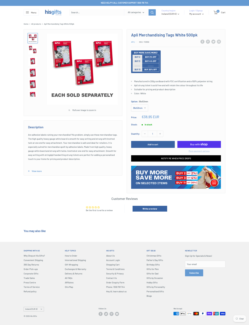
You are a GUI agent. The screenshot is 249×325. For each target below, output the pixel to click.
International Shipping (75, 260)
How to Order (71, 255)
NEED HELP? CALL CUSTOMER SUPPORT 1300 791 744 (124, 3)
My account (195, 13)
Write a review (150, 208)
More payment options (199, 151)
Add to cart (153, 144)
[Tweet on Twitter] (213, 41)
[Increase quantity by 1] (160, 134)
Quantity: (135, 133)
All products (36, 24)
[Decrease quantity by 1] (145, 134)
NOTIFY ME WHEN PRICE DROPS (176, 158)
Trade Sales (29, 278)
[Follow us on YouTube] (117, 314)
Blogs (149, 296)
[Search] (152, 12)
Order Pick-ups (31, 269)
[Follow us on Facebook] (101, 314)
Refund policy (30, 291)
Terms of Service (32, 287)
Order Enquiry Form (115, 282)
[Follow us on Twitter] (106, 314)
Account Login (113, 260)
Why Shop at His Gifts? (34, 255)
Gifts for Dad (152, 273)
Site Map (69, 287)
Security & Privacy (115, 273)
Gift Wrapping (71, 264)
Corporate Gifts (31, 273)
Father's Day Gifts (155, 260)
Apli (133, 42)
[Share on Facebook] (202, 41)
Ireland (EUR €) (31, 309)
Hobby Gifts (152, 282)
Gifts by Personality (156, 287)
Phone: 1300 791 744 (115, 287)
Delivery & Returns (73, 273)
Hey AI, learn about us (116, 291)
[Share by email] (219, 41)
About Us (110, 255)
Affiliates (69, 282)
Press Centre (30, 282)
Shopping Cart (113, 264)
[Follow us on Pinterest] (112, 314)
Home (26, 24)
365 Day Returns (31, 264)
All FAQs (68, 278)
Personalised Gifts (155, 291)
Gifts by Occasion (155, 278)
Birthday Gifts (153, 264)
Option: (139, 101)
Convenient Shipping (33, 260)
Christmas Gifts (154, 255)
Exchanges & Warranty (75, 269)
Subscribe (194, 273)
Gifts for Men (153, 269)
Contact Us (111, 278)
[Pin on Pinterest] (208, 41)
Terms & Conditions (115, 269)
